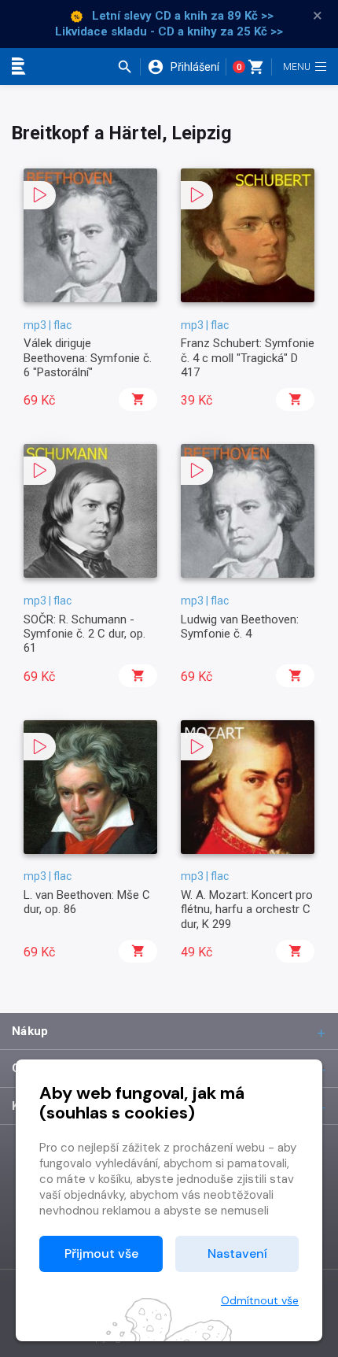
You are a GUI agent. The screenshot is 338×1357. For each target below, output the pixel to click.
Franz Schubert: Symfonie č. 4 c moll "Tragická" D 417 (247, 357)
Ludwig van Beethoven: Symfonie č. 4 (240, 626)
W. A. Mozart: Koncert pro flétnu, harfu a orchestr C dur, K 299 (247, 909)
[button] (128, 67)
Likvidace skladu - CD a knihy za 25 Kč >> (169, 31)
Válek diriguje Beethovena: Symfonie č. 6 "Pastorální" (88, 357)
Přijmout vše (101, 1253)
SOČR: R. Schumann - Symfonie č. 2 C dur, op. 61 (84, 634)
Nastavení (237, 1253)
